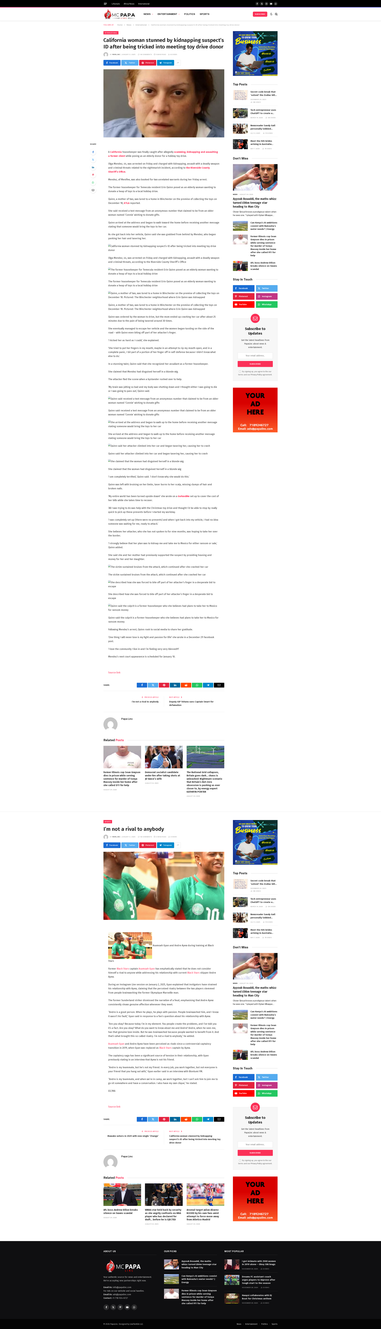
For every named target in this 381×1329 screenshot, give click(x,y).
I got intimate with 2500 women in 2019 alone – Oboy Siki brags (259, 1263)
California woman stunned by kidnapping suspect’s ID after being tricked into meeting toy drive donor (195, 1139)
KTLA (126, 203)
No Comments (146, 54)
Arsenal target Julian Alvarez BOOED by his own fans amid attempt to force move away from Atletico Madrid (203, 1214)
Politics (189, 14)
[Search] (276, 14)
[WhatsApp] (93, 182)
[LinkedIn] (93, 167)
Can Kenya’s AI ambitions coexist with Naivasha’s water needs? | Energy (263, 225)
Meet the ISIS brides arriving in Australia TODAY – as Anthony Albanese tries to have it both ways (263, 143)
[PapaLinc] (119, 14)
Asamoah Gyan (147, 968)
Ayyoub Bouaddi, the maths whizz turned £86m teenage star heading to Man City (254, 202)
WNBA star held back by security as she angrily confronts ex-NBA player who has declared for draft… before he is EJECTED (163, 1214)
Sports (205, 14)
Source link (114, 672)
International (144, 4)
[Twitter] (93, 160)
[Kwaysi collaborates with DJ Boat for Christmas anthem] (231, 1299)
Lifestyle (116, 4)
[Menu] (105, 3)
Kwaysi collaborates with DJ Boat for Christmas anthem (257, 1297)
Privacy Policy (256, 374)
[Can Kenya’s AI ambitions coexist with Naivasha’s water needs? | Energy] (240, 226)
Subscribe (260, 14)
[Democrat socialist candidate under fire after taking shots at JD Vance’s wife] (164, 757)
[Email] (93, 190)
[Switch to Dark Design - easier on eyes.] (271, 14)
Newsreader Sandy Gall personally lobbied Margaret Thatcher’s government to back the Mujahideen (262, 127)
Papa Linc (116, 54)
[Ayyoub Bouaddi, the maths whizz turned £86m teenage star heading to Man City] (255, 177)
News (147, 14)
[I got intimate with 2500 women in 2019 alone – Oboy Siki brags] (231, 1264)
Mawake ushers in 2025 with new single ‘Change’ (133, 1136)
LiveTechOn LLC (136, 1324)
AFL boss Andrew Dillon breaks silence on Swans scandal (263, 266)
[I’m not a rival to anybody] (163, 886)
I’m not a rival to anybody (145, 701)
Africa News (129, 4)
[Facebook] (93, 152)
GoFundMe (183, 496)
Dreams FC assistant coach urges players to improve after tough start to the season (258, 1279)
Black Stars (123, 968)
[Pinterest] (93, 175)
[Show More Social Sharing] (178, 63)
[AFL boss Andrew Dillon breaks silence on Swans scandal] (240, 266)
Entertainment (167, 14)
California (116, 152)
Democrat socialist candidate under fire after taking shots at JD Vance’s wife (162, 775)
